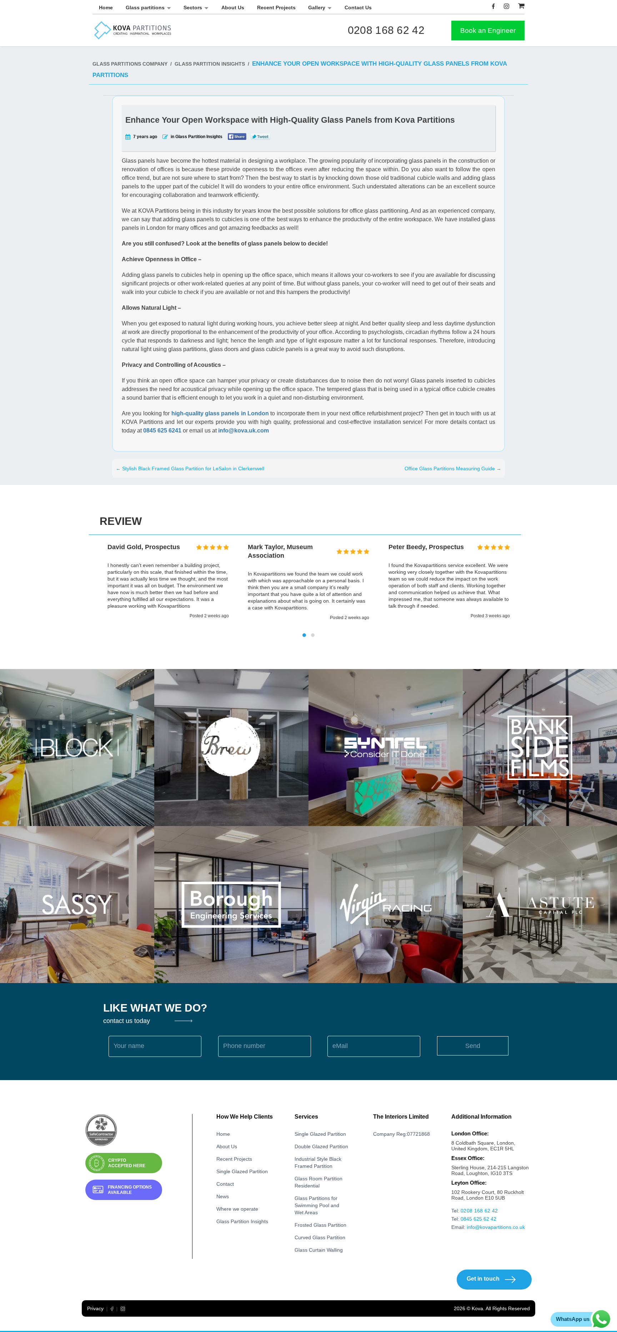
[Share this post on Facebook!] (237, 136)
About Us (232, 7)
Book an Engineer (488, 30)
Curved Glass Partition (320, 1237)
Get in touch (483, 1279)
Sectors (193, 7)
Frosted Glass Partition (320, 1225)
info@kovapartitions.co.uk (496, 1227)
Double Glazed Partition (321, 1146)
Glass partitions (145, 7)
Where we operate (237, 1209)
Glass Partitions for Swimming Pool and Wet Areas (317, 1205)
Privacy (95, 1308)
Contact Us (358, 7)
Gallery (316, 7)
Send (472, 1045)
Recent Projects (276, 7)
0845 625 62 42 (478, 1219)
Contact (225, 1184)
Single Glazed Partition (242, 1171)
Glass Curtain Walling (319, 1250)
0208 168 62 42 (386, 30)
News (222, 1196)
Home (106, 7)
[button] (304, 635)
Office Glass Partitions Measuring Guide (453, 468)
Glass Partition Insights (242, 1221)
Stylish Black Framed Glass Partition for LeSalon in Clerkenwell (190, 468)
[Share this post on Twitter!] (260, 136)
